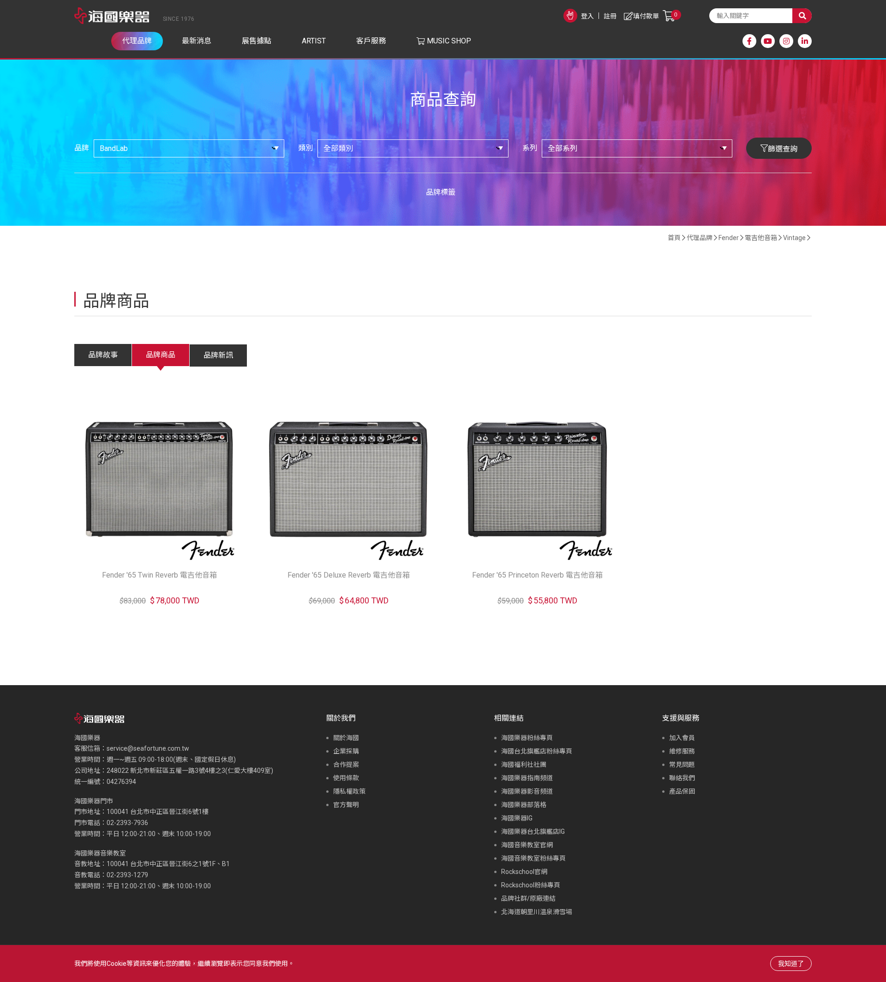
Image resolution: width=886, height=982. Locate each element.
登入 (587, 16)
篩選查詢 (782, 149)
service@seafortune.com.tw (148, 748)
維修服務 (682, 751)
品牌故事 (103, 354)
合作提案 (346, 764)
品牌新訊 (218, 355)
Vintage (794, 237)
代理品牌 (699, 237)
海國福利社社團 (523, 764)
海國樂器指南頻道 (527, 778)
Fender (728, 237)
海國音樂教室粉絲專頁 (533, 858)
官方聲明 (346, 804)
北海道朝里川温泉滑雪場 (536, 912)
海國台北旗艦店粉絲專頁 (536, 751)
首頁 (674, 237)
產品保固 (682, 791)
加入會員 (682, 737)
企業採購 (346, 751)
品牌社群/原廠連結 (528, 898)
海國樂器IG (517, 818)
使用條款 (346, 778)
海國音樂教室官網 (527, 845)
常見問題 (682, 764)
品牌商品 (160, 354)
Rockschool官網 (524, 871)
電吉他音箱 (761, 237)
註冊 (610, 16)
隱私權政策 (349, 791)
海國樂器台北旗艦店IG (533, 831)
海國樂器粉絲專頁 (527, 737)
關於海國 (346, 737)
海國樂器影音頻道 (527, 791)
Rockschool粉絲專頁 (530, 885)
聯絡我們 (682, 778)
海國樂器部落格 (523, 804)
